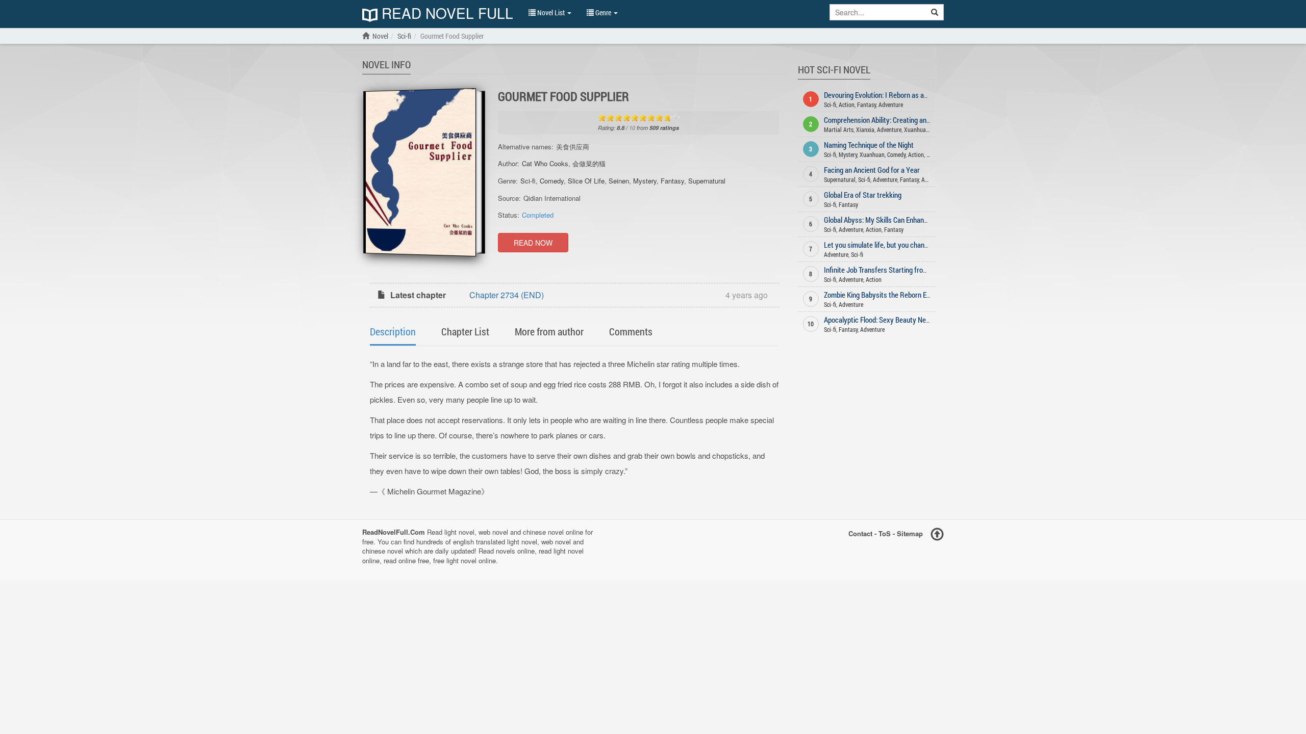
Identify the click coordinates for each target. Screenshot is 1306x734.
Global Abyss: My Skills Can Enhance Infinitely (891, 220)
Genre (603, 12)
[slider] (639, 118)
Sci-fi (528, 181)
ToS (884, 533)
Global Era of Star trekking (862, 195)
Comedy (552, 181)
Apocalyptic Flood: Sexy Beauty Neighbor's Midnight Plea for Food (920, 319)
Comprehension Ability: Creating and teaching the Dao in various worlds (928, 120)
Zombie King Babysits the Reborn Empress (886, 295)
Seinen (619, 181)
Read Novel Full (445, 14)
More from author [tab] (549, 331)
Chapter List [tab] (465, 331)
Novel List (551, 12)
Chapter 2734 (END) (506, 295)
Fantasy (672, 181)
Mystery (645, 181)
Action (847, 104)
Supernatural (706, 181)
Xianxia (865, 129)
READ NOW (533, 243)
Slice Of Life (586, 181)
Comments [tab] (630, 331)
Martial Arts (838, 129)
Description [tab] (393, 331)
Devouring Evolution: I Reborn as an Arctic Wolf (893, 95)
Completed (538, 215)
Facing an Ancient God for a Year (872, 170)
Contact (860, 533)
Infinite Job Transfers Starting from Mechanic (891, 270)
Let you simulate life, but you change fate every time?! (903, 245)
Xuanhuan (916, 129)
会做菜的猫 (589, 163)
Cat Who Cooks (545, 163)
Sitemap (910, 533)
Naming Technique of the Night (869, 145)
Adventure (890, 104)
